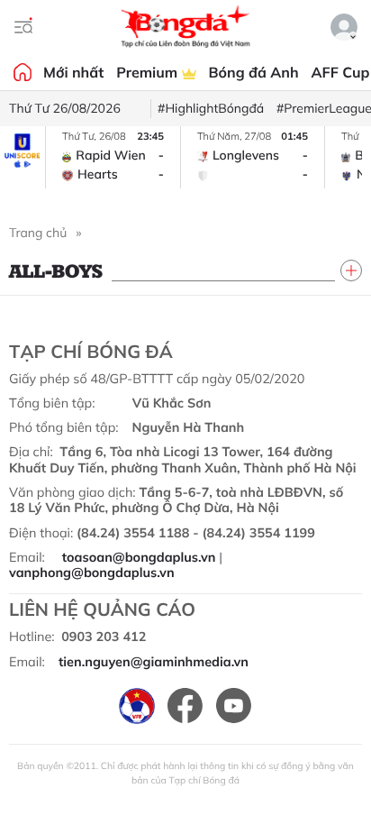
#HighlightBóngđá (211, 108)
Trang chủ (38, 233)
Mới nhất (73, 72)
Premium (148, 72)
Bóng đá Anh (254, 72)
